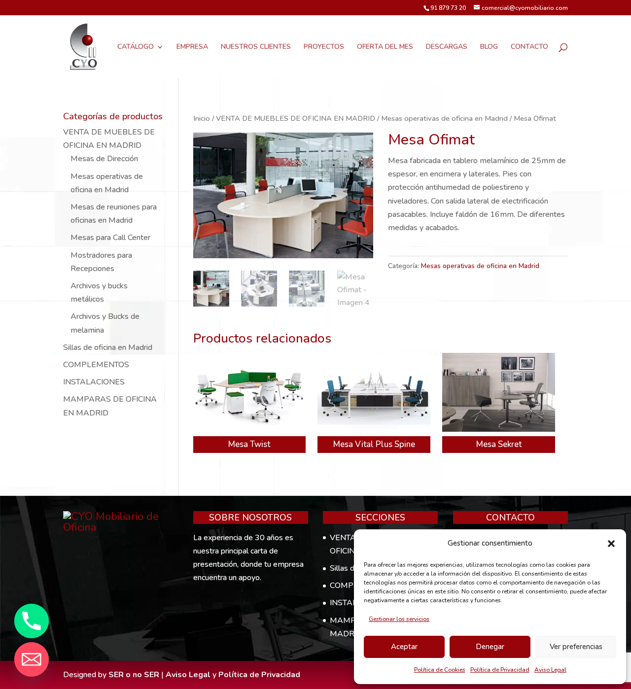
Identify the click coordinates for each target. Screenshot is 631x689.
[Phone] (31, 621)
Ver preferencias (576, 647)
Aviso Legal (550, 670)
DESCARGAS (446, 47)
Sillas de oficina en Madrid (107, 347)
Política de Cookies (439, 670)
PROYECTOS (324, 47)
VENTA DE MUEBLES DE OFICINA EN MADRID (295, 118)
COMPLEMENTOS (96, 364)
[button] (611, 544)
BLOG (489, 47)
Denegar (490, 647)
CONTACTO (529, 47)
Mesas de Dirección (104, 158)
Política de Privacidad (499, 670)
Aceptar (404, 647)
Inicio (201, 118)
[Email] (31, 659)
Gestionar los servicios (399, 619)
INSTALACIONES (94, 382)
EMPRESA (192, 47)
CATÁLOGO (135, 47)
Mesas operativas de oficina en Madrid (444, 118)
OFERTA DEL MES (385, 47)
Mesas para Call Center (110, 237)
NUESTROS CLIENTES (256, 47)
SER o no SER (133, 674)
